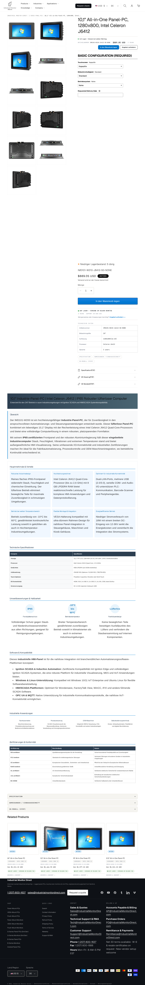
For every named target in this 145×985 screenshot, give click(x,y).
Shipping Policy (47, 924)
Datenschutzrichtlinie (41, 983)
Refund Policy (47, 920)
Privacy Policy (47, 916)
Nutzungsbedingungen (105, 983)
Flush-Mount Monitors (15, 928)
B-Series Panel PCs (14, 939)
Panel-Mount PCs (13, 908)
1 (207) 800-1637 (16, 892)
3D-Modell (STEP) (86, 361)
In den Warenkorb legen (108, 47)
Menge (81, 285)
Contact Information (49, 912)
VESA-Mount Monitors (15, 924)
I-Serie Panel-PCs (36, 15)
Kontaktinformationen (80, 983)
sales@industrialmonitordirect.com (46, 892)
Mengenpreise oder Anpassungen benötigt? (101, 317)
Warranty (45, 931)
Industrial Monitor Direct (17, 15)
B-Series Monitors (13, 943)
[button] (25, 3)
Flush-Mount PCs (13, 916)
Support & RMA (47, 935)
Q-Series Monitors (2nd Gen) (17, 935)
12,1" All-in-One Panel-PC (49, 858)
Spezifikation (85, 357)
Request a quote (77, 892)
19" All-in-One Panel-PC (82, 858)
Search (44, 908)
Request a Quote (83, 6)
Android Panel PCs (13, 947)
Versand (92, 983)
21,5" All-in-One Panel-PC (116, 858)
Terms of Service (48, 928)
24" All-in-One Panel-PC (16, 858)
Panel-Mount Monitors (15, 920)
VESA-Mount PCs (13, 912)
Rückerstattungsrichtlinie (61, 983)
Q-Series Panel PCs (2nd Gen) (17, 931)
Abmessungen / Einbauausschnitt (107, 357)
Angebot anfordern (129, 47)
